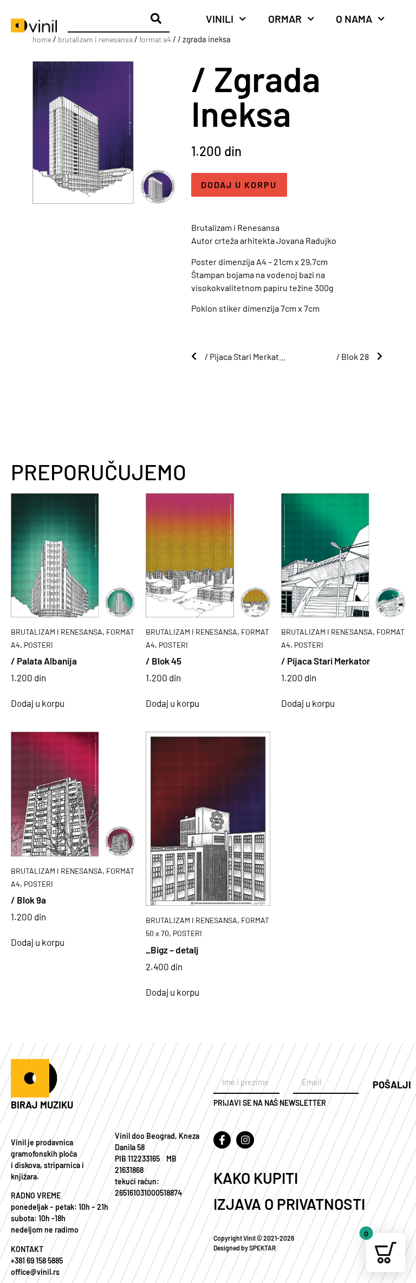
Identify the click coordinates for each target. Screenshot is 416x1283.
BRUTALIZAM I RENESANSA (95, 39)
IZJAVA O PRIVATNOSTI (289, 1204)
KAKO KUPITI (255, 1178)
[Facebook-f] (222, 1140)
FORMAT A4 (155, 39)
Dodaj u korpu (239, 184)
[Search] (156, 18)
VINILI (219, 18)
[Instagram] (244, 1140)
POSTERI (38, 644)
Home (41, 39)
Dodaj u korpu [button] (37, 703)
